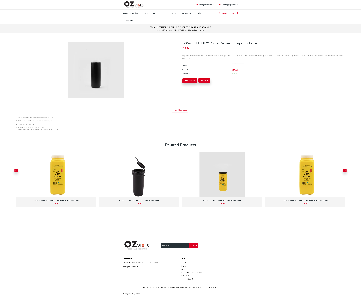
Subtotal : (185, 70)
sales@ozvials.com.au (206, 5)
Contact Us (184, 263)
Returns (182, 269)
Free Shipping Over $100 (230, 5)
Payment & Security (186, 279)
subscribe (194, 245)
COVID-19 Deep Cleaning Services (191, 272)
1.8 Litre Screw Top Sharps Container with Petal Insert (56, 200)
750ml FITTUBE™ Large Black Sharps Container (139, 200)
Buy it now (204, 81)
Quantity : (185, 65)
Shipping (183, 266)
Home (158, 30)
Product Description (180, 110)
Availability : (186, 73)
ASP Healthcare (167, 30)
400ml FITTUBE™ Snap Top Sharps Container (222, 200)
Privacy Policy (185, 276)
